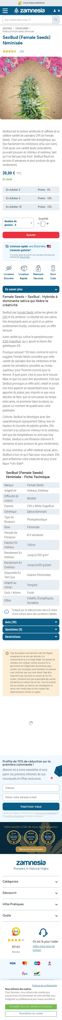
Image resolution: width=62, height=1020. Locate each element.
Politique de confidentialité (45, 813)
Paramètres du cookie (31, 1013)
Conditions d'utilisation (14, 816)
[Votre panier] (59, 10)
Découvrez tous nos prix (31, 849)
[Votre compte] (54, 10)
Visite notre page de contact (44, 948)
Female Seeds (25, 312)
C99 (5, 317)
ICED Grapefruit (12, 341)
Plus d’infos (25, 257)
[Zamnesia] (29, 10)
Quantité (43, 218)
